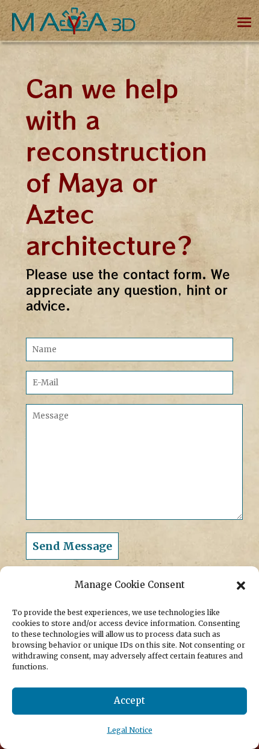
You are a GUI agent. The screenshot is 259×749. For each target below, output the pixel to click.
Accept (129, 700)
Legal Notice (129, 730)
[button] (241, 586)
